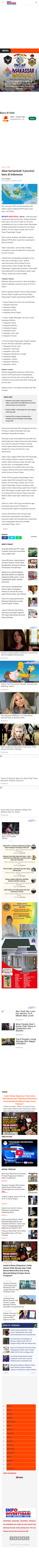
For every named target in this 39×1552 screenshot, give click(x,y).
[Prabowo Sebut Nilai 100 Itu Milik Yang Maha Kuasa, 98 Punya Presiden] (32, 1235)
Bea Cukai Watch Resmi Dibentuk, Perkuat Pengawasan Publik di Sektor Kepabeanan (14, 1176)
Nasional (9, 1441)
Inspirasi (9, 1429)
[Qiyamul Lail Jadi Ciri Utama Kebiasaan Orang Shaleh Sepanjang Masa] (32, 1212)
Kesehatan (10, 1433)
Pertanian (10, 1453)
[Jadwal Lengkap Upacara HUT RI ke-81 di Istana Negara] (32, 1200)
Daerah (9, 1410)
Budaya (8, 1406)
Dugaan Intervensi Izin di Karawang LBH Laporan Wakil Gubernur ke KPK (11, 1316)
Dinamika (9, 1414)
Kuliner (9, 1437)
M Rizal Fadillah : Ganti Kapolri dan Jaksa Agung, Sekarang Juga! (16, 869)
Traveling (10, 1468)
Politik (8, 167)
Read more (22, 853)
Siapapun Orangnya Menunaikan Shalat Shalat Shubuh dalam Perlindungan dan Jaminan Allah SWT (13, 1188)
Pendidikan (10, 1449)
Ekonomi (9, 1418)
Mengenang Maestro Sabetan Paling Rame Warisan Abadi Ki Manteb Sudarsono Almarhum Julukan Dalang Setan (23, 1367)
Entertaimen (10, 1422)
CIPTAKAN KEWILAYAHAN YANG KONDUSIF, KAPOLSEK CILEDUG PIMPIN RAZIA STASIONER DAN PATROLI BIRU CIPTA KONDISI (21, 1358)
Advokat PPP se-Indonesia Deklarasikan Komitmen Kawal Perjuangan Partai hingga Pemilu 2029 (19, 419)
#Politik (5, 529)
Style (8, 1464)
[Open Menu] (2, 2)
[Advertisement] (19, 28)
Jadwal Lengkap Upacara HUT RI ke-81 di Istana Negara (13, 1198)
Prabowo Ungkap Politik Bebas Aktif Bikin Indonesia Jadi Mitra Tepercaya (16, 880)
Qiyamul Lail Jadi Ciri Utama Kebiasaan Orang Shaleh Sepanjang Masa (12, 1210)
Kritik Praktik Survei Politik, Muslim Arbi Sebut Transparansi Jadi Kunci (17, 890)
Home (3, 167)
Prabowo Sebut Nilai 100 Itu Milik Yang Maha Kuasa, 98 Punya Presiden (14, 1233)
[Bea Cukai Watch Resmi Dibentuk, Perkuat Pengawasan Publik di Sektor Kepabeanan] (32, 1177)
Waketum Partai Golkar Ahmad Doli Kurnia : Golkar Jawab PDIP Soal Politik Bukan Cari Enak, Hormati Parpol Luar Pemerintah (21, 403)
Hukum (8, 1425)
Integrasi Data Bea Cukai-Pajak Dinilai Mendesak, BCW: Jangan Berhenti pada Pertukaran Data (11, 1287)
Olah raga (10, 1445)
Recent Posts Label (19, 900)
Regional (9, 1460)
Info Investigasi (24, 1544)
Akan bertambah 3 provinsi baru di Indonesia (18, 172)
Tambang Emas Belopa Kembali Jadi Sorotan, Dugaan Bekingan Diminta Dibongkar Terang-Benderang (13, 1302)
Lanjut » (33, 1373)
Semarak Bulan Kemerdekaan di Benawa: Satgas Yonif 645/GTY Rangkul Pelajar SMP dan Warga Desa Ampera (23, 1341)
